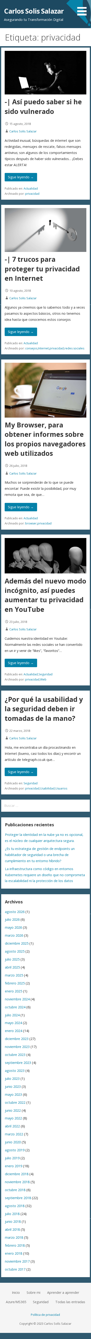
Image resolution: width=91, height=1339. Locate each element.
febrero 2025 (15, 983)
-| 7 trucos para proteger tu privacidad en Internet (42, 268)
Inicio (16, 1292)
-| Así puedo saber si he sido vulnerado (43, 106)
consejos (31, 348)
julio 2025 (12, 959)
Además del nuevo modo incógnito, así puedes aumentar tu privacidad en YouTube (45, 595)
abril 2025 (12, 967)
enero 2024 (13, 1031)
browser (31, 523)
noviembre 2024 (17, 999)
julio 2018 (12, 1214)
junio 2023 (13, 1086)
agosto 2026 (14, 911)
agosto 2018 (14, 1206)
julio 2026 (12, 919)
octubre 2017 (15, 1269)
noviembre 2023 (17, 1046)
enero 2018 (13, 1253)
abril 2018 (12, 1229)
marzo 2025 (14, 975)
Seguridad (45, 674)
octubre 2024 (15, 1007)
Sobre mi (33, 1292)
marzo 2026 (14, 935)
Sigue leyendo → (21, 177)
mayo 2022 (13, 1118)
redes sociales (74, 348)
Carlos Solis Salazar (34, 10)
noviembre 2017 (17, 1261)
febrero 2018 (15, 1245)
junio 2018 (13, 1221)
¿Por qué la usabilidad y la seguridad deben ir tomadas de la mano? (44, 709)
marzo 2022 (14, 1134)
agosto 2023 (14, 1070)
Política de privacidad (45, 1315)
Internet (43, 348)
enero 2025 (13, 991)
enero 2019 (13, 1166)
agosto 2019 (14, 1150)
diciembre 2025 (16, 943)
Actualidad (31, 189)
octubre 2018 (15, 1190)
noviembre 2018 (17, 1182)
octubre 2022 (15, 1102)
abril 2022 (12, 1126)
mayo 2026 (13, 927)
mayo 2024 (13, 1023)
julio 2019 (12, 1158)
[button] (83, 8)
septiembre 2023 (18, 1062)
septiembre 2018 (18, 1198)
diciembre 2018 (16, 1174)
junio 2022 (13, 1110)
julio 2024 (12, 1015)
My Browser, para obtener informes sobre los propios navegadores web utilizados (45, 439)
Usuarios (61, 788)
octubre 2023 (15, 1054)
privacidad (32, 194)
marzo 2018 (14, 1237)
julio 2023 (12, 1078)
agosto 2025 (14, 951)
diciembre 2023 (16, 1038)
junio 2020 (13, 1142)
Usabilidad (47, 788)
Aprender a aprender (63, 1292)
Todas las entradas (70, 1302)
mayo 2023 (13, 1094)
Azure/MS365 (16, 1302)
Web (43, 679)
